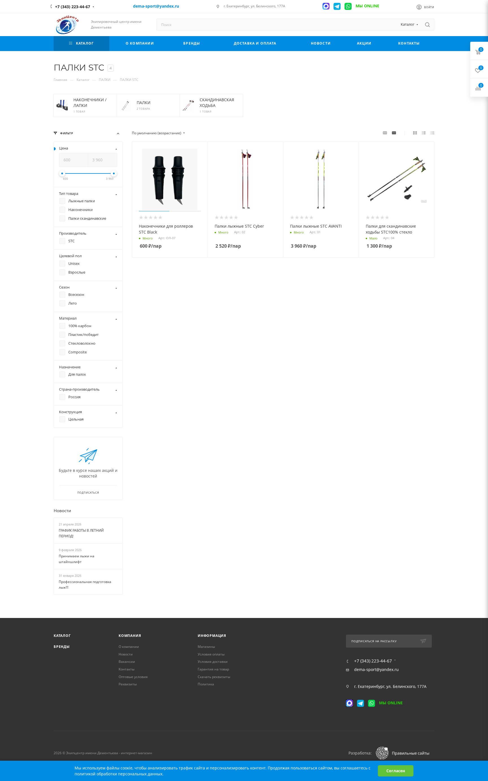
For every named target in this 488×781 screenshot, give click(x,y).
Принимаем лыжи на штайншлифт (76, 559)
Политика (206, 684)
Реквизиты (128, 684)
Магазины (206, 646)
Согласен (395, 770)
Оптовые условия (133, 676)
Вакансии (127, 661)
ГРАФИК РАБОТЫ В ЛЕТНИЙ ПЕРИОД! (81, 533)
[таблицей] (432, 133)
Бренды (62, 646)
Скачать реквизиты (214, 676)
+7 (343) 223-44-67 (72, 6)
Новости (62, 510)
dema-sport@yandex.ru (376, 669)
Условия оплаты (211, 654)
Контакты (126, 669)
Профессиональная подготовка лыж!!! (85, 584)
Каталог (62, 635)
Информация (212, 635)
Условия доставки (213, 661)
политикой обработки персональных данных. (119, 773)
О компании (129, 646)
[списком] (424, 133)
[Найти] (427, 24)
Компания (130, 635)
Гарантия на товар (213, 669)
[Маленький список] (385, 133)
